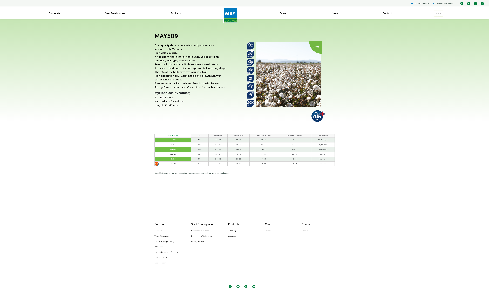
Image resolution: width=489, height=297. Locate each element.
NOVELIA (173, 159)
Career (269, 224)
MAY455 (172, 145)
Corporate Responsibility (164, 241)
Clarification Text (161, 257)
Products (233, 224)
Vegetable (232, 236)
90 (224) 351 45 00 (445, 3)
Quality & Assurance (199, 241)
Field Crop (232, 231)
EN (437, 14)
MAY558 (173, 154)
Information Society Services (166, 252)
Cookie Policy (160, 263)
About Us (158, 231)
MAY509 (173, 164)
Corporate (160, 224)
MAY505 (173, 149)
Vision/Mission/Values (163, 236)
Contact (306, 224)
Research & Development (201, 231)
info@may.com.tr (422, 3)
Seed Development (202, 224)
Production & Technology (201, 236)
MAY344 (173, 140)
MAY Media (159, 247)
